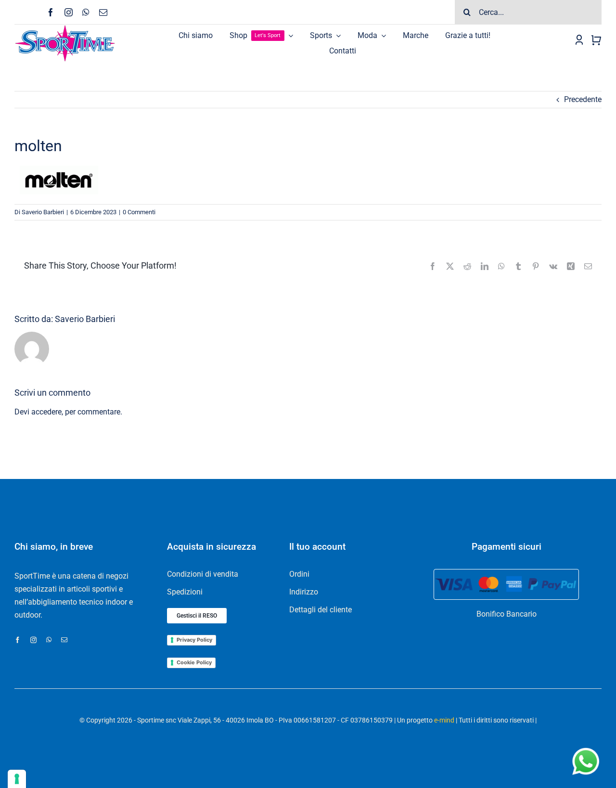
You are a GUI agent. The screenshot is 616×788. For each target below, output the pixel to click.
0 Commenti (139, 212)
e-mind (444, 720)
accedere (46, 411)
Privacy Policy (194, 639)
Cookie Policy (194, 662)
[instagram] (68, 12)
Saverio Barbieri (43, 212)
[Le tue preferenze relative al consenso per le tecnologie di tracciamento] (17, 779)
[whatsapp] (86, 12)
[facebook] (51, 12)
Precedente (583, 99)
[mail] (103, 12)
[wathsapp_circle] (585, 748)
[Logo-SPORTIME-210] (65, 28)
